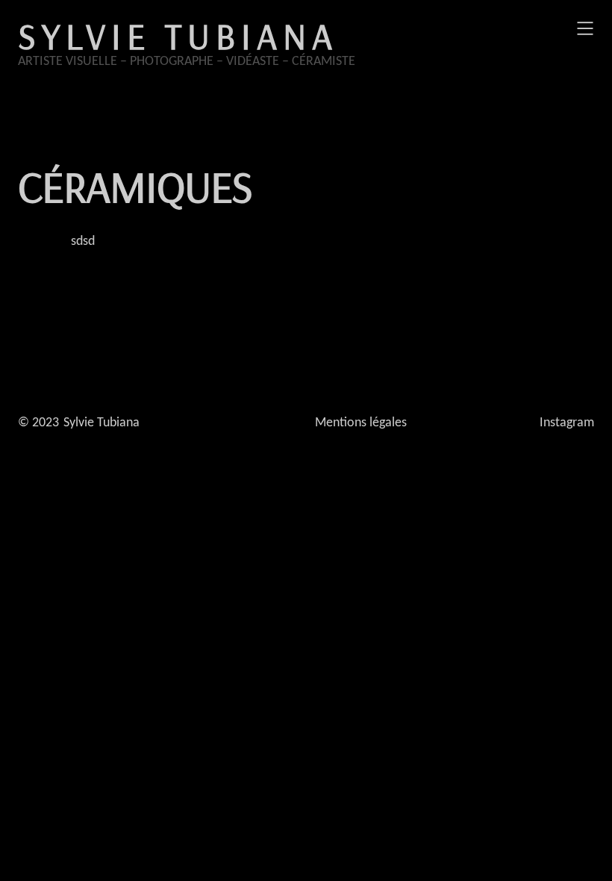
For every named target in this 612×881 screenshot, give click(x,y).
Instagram (567, 423)
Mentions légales (361, 423)
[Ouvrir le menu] (585, 28)
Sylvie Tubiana (178, 35)
